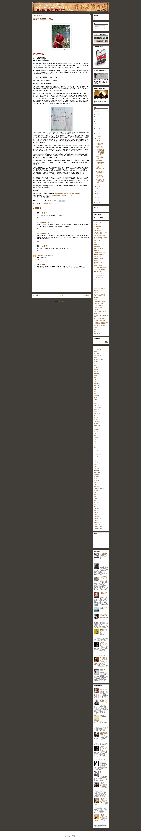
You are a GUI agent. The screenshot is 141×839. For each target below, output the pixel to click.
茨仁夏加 (96, 367)
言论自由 (96, 486)
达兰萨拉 (96, 371)
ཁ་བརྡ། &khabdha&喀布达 (99, 305)
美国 (95, 433)
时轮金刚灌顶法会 (97, 454)
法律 (95, 381)
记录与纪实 (96, 407)
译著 (95, 496)
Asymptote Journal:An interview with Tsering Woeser (103, 773)
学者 (95, 484)
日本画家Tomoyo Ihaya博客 (99, 301)
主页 (61, 296)
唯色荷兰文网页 (97, 242)
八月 (97, 142)
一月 (97, 195)
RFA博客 (96, 524)
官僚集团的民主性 (99, 146)
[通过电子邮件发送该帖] (55, 200)
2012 (96, 133)
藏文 (95, 506)
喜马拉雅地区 (96, 476)
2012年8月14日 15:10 (45, 233)
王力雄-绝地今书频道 (98, 226)
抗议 (95, 417)
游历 (95, 500)
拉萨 (95, 419)
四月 (97, 189)
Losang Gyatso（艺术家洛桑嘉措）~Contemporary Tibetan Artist (101, 323)
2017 (96, 124)
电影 (95, 377)
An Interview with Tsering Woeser (103, 554)
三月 (97, 191)
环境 (95, 401)
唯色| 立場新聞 (97, 240)
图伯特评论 (96, 260)
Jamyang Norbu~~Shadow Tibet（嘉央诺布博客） (100, 282)
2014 (96, 130)
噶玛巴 (95, 387)
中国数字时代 (96, 327)
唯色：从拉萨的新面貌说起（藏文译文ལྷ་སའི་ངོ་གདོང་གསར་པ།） (100, 181)
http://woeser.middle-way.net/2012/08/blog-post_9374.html (64, 197)
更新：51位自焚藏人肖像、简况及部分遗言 (100, 166)
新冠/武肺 (96, 480)
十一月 (97, 136)
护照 (95, 399)
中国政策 (96, 516)
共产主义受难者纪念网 (98, 280)
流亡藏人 (96, 425)
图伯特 (50, 203)
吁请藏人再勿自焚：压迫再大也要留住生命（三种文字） (103, 644)
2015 (96, 128)
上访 (95, 446)
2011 (96, 197)
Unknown (39, 255)
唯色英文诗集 (96, 250)
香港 (95, 478)
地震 (95, 375)
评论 (97, 28)
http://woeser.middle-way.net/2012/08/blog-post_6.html (59, 195)
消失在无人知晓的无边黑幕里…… (103, 593)
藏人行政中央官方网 (98, 265)
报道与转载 (96, 355)
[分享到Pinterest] (64, 201)
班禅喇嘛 (96, 353)
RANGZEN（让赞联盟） (99, 258)
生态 (95, 450)
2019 (96, 121)
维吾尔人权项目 (97, 331)
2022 (96, 116)
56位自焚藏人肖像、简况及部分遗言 (100, 144)
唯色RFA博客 (96, 228)
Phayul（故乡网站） (98, 273)
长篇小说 (96, 508)
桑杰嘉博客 (96, 297)
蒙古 (95, 435)
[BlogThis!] (60, 201)
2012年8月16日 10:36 (45, 246)
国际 (95, 397)
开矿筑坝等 (96, 413)
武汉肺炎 (96, 470)
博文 (97, 26)
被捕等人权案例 (44, 203)
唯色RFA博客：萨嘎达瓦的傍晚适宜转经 (103, 689)
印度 (95, 498)
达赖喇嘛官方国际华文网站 (99, 252)
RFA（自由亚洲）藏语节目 (99, 269)
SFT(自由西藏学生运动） (99, 277)
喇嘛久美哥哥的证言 (100, 160)
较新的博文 (36, 296)
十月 (97, 138)
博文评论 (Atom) (63, 301)
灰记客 (95, 299)
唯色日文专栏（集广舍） (99, 248)
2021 (96, 118)
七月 (97, 184)
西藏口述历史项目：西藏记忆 (100, 311)
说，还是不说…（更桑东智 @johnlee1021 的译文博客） (100, 295)
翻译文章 (96, 383)
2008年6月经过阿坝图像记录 (103, 608)
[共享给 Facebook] (63, 201)
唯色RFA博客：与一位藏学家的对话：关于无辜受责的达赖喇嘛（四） (103, 800)
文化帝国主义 (96, 468)
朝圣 (95, 365)
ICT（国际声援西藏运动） (99, 275)
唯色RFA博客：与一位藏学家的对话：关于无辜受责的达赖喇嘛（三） (103, 784)
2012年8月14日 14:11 (45, 222)
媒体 (95, 431)
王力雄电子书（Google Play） (100, 222)
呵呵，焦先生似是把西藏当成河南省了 (103, 615)
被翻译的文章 (96, 361)
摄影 (95, 448)
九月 (97, 140)
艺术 (95, 494)
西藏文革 (96, 474)
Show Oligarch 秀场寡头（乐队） (100, 318)
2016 (96, 126)
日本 (95, 444)
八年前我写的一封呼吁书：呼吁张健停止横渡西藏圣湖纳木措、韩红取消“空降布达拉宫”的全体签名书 (100, 152)
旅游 (95, 427)
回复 (38, 217)
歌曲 (95, 389)
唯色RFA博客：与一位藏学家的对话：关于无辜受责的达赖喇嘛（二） (103, 816)
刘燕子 (95, 423)
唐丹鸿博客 (96, 290)
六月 (97, 186)
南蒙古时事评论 (97, 333)
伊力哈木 (96, 490)
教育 (95, 411)
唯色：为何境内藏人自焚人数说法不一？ (100, 176)
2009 (96, 200)
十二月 (97, 135)
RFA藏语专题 (96, 526)
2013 (96, 131)
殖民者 (95, 510)
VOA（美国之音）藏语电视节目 (100, 267)
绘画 (95, 403)
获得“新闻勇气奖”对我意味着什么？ (104, 670)
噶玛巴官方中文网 (97, 256)
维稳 (95, 466)
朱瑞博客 (96, 292)
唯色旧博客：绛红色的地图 (99, 235)
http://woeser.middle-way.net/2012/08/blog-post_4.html (67, 193)
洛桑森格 (96, 429)
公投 (95, 391)
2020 (96, 119)
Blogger (68, 836)
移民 (95, 492)
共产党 (95, 395)
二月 (97, 193)
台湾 (95, 456)
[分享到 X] (61, 201)
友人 (95, 502)
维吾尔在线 (96, 329)
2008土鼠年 (96, 349)
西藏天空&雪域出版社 (98, 307)
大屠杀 (95, 373)
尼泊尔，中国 (96, 441)
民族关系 (96, 438)
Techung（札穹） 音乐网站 (99, 320)
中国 (95, 512)
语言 (95, 504)
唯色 (95, 464)
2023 (96, 114)
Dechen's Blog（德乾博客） (99, 288)
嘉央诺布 (96, 409)
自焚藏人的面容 (97, 313)
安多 (38, 203)
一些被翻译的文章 (97, 488)
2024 (96, 112)
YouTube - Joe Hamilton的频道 (100, 325)
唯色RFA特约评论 (97, 230)
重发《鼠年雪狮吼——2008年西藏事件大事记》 (104, 733)
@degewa (96, 18)
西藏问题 (96, 472)
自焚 (95, 520)
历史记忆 (96, 421)
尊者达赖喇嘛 (96, 522)
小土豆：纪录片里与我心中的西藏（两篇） (100, 157)
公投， (95, 393)
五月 (97, 188)
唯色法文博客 (96, 244)
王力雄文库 (96, 224)
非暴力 (95, 385)
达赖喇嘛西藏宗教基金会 (99, 254)
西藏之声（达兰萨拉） (98, 271)
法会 (95, 379)
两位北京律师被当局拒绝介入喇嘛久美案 (100, 172)
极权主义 (96, 405)
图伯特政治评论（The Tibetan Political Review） (100, 263)
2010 (96, 198)
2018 (96, 123)
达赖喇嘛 (96, 369)
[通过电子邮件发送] (59, 201)
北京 (95, 357)
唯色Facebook (97, 246)
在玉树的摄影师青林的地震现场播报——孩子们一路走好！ (103, 659)
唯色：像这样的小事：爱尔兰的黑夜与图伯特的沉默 (103, 565)
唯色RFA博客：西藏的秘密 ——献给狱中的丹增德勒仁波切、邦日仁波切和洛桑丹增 (103, 702)
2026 (96, 109)
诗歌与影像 (96, 452)
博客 (95, 363)
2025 (96, 111)
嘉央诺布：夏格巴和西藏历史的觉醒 (103, 630)
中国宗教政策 (96, 518)
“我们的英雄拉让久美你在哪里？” (100, 163)
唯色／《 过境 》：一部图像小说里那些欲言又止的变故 (103, 577)
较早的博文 (85, 296)
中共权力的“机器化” (100, 147)
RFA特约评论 (96, 528)
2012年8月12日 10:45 (45, 213)
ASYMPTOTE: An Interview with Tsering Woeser (103, 762)
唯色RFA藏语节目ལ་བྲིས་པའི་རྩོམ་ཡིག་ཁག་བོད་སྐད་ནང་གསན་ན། (101, 233)
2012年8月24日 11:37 (45, 264)
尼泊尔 (95, 439)
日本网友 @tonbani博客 (99, 303)
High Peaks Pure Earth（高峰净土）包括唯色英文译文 (100, 238)
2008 (96, 202)
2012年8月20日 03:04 (47, 255)
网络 (95, 462)
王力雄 (95, 460)
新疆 (95, 482)
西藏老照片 (96, 309)
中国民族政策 (96, 514)
